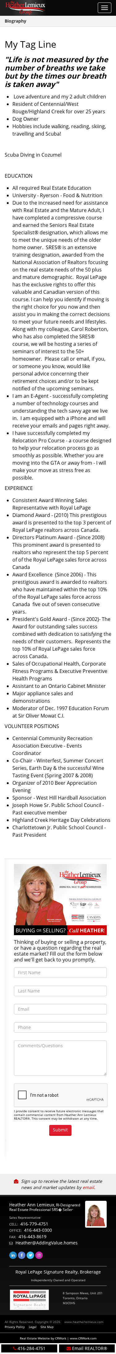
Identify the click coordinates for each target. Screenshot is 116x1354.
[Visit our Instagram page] (39, 1255)
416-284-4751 (31, 1348)
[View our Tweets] (30, 1255)
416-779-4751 (34, 1224)
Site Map (47, 1327)
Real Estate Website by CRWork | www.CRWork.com (58, 1338)
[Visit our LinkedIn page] (13, 1255)
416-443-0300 (38, 1230)
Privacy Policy (15, 1327)
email (88, 1187)
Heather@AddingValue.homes (46, 1243)
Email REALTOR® (89, 1348)
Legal (33, 1327)
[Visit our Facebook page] (21, 1255)
